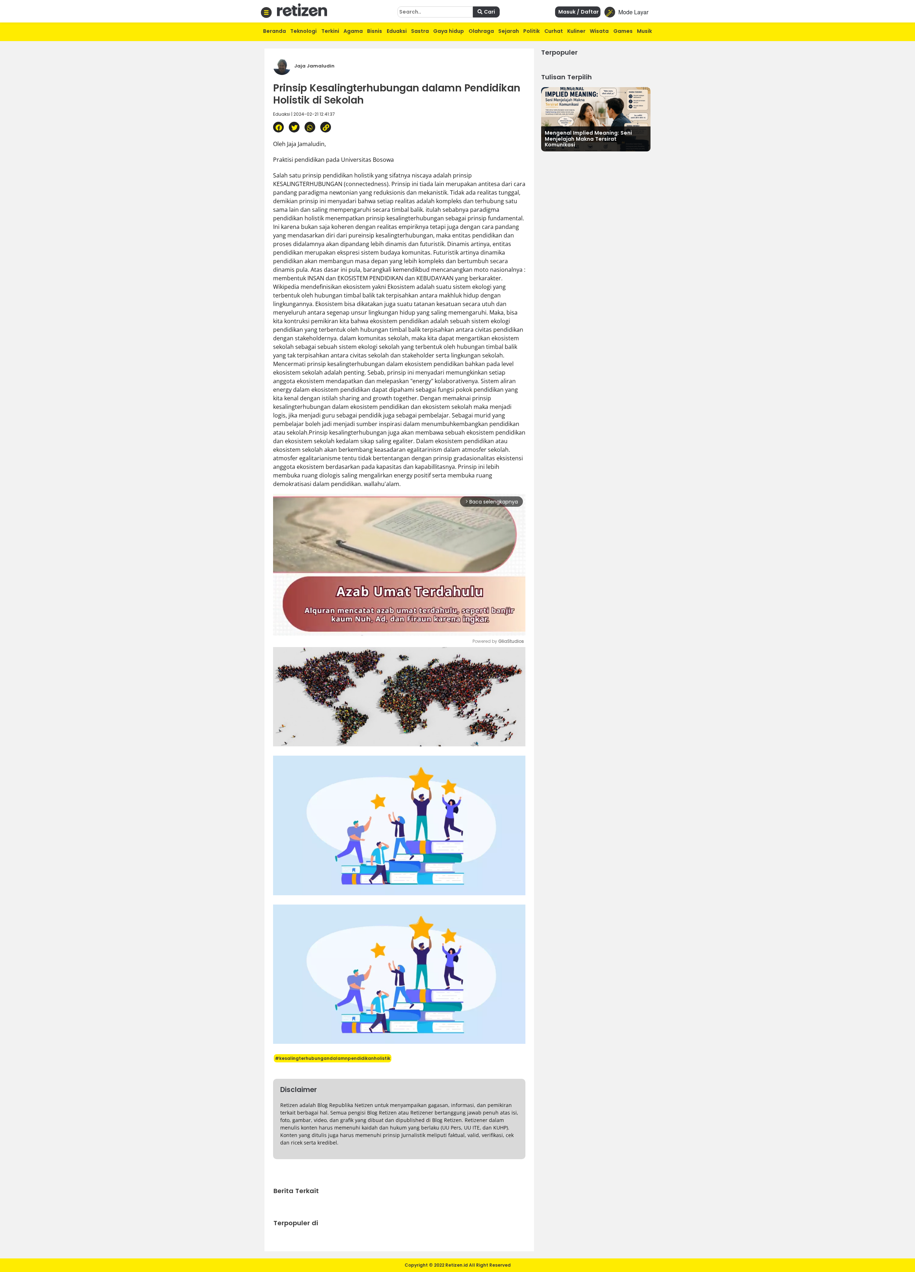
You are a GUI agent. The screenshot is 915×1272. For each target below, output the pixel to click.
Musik (644, 31)
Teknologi (303, 31)
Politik (531, 31)
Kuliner (576, 31)
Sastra (420, 31)
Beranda (274, 31)
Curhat (553, 31)
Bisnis (374, 31)
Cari (489, 11)
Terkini (330, 31)
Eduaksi (397, 31)
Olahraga (481, 31)
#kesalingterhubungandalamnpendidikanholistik (332, 1058)
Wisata (599, 31)
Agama (353, 31)
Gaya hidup (448, 31)
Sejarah (508, 31)
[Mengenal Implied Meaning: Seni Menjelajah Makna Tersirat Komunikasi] (596, 118)
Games (623, 31)
